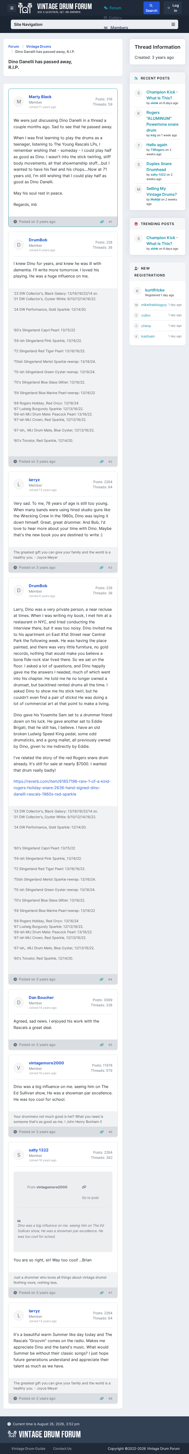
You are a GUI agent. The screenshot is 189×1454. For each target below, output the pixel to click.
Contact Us (62, 1448)
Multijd (156, 199)
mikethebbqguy (154, 305)
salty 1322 (159, 174)
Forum (115, 7)
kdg (154, 135)
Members (119, 27)
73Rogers (158, 150)
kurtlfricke (154, 290)
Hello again (156, 144)
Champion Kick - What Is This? (162, 95)
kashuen (148, 336)
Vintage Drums (38, 46)
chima (146, 326)
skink (155, 103)
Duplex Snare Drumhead (159, 166)
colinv (146, 315)
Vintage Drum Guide (28, 1448)
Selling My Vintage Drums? (161, 191)
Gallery (115, 17)
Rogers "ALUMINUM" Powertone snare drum (162, 121)
